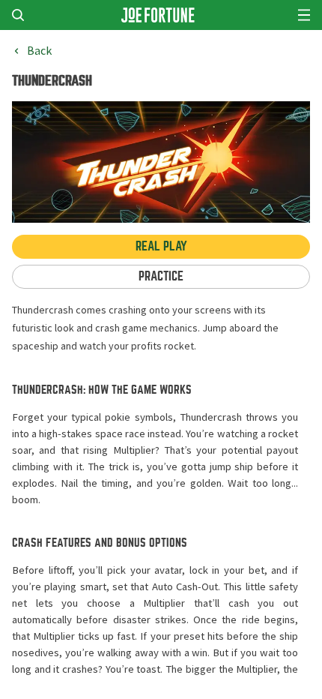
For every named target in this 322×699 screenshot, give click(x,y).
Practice (161, 276)
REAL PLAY (161, 246)
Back (39, 51)
